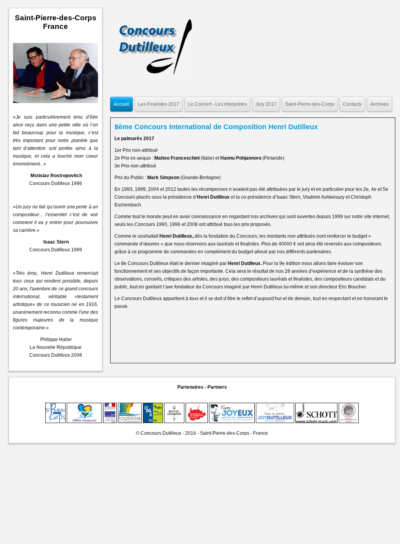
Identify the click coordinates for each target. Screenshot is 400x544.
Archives (379, 104)
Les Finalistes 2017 (158, 104)
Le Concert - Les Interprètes (217, 104)
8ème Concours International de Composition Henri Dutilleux (216, 127)
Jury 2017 (266, 104)
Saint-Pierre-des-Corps (309, 104)
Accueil (121, 104)
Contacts (352, 104)
